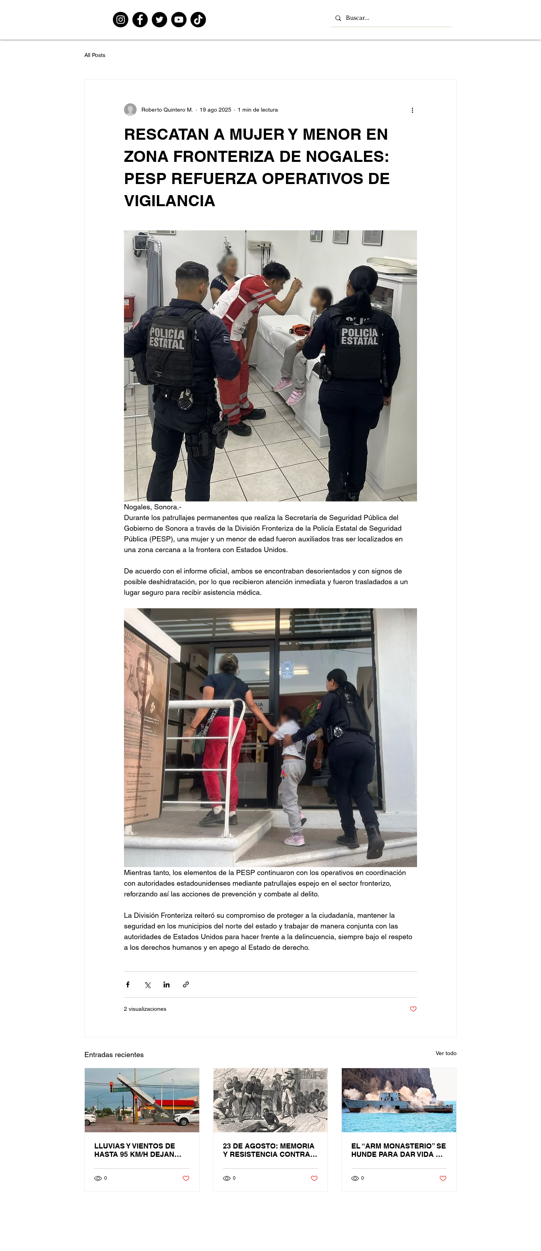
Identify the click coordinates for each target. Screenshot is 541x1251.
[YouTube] (179, 19)
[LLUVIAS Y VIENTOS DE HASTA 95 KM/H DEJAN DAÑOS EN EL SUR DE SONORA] (142, 1100)
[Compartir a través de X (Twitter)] (147, 984)
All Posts (94, 55)
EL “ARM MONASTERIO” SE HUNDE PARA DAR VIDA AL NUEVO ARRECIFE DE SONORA (398, 1150)
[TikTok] (198, 19)
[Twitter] (159, 19)
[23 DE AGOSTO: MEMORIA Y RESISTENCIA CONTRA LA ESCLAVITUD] (270, 1100)
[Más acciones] (412, 109)
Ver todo (446, 1053)
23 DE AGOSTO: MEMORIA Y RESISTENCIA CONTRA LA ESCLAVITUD (268, 1150)
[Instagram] (120, 19)
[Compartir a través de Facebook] (127, 984)
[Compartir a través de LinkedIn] (166, 984)
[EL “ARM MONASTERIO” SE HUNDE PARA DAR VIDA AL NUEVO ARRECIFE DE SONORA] (399, 1100)
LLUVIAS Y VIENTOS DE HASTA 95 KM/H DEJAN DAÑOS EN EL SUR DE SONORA (134, 1150)
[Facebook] (140, 19)
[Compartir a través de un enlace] (186, 984)
